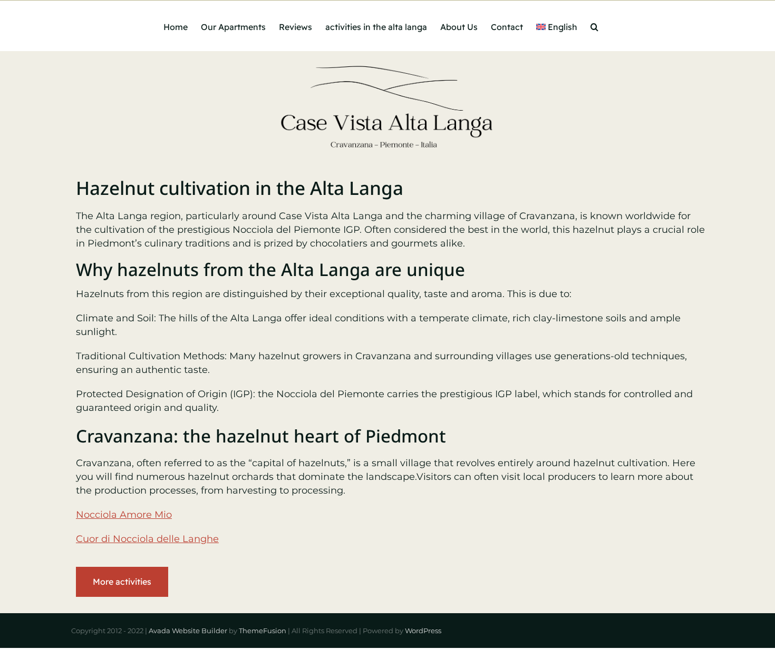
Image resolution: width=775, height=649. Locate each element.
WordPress (423, 630)
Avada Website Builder (188, 630)
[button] (594, 26)
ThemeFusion (262, 630)
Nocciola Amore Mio (124, 514)
